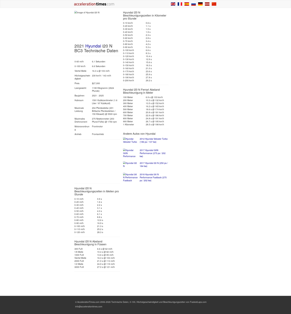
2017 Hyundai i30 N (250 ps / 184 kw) (154, 164)
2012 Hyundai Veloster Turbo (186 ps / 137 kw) (154, 140)
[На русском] (193, 4)
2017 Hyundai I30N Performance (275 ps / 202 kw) (153, 153)
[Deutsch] (200, 4)
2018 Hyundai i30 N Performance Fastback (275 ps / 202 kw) (153, 177)
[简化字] (214, 4)
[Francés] (180, 4)
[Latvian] (207, 4)
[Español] (186, 4)
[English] (173, 4)
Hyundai (93, 46)
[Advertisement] (97, 162)
